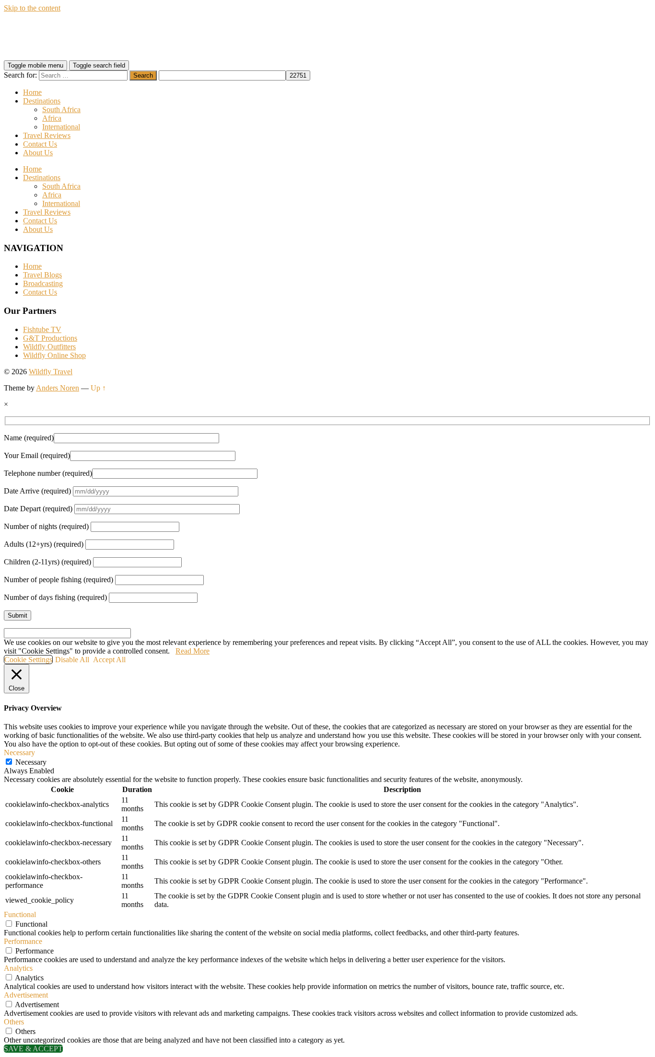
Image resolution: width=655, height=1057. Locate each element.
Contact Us (40, 144)
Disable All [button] (72, 659)
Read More (192, 651)
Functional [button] (20, 914)
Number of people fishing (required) (59, 579)
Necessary (31, 762)
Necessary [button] (19, 752)
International (61, 127)
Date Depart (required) (39, 509)
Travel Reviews (46, 135)
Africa (51, 118)
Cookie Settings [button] (28, 659)
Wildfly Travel (50, 372)
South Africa (61, 109)
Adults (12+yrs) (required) (44, 544)
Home (32, 92)
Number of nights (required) (47, 526)
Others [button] (14, 1022)
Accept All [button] (109, 659)
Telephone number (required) (48, 473)
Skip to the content (32, 8)
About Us (38, 153)
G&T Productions (50, 338)
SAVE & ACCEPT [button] (33, 1049)
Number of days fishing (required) (56, 597)
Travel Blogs (42, 275)
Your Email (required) (37, 455)
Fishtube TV (42, 329)
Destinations (41, 101)
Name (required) (29, 438)
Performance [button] (23, 941)
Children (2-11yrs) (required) (48, 562)
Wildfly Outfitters (49, 347)
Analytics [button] (18, 968)
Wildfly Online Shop (54, 355)
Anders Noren (57, 388)
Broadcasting (43, 283)
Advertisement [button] (26, 995)
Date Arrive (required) (38, 491)
